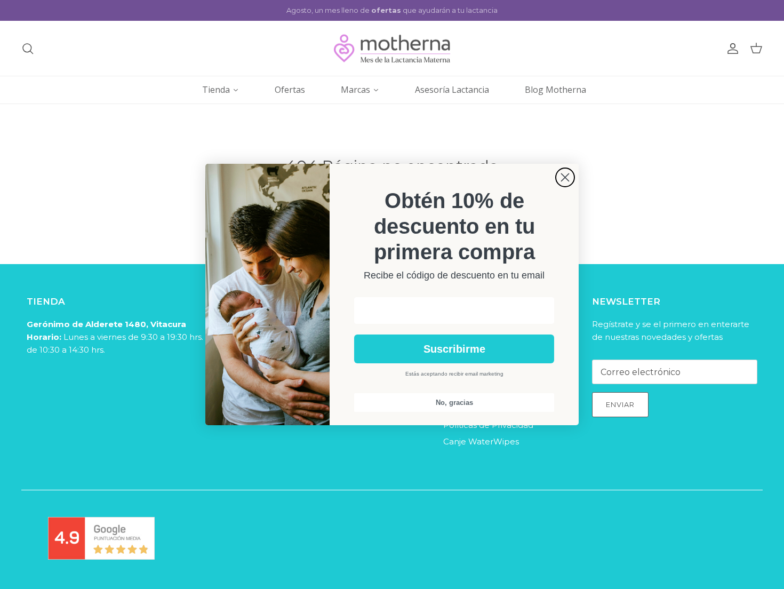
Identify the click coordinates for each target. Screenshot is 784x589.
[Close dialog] (565, 177)
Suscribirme (454, 349)
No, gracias (454, 403)
